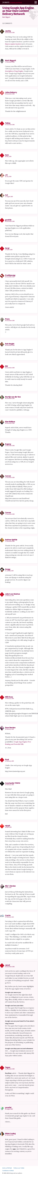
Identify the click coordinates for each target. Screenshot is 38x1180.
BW (6, 366)
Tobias (7, 123)
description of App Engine (14, 71)
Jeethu (8, 31)
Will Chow (9, 697)
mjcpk (7, 825)
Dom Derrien (10, 727)
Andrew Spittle (11, 539)
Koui (7, 759)
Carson (8, 476)
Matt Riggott (10, 60)
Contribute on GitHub (8, 1170)
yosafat (8, 1107)
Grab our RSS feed (7, 1168)
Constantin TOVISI (12, 783)
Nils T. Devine (10, 886)
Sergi (7, 248)
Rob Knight (9, 343)
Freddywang (10, 275)
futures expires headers (13, 44)
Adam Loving (10, 1133)
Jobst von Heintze (12, 594)
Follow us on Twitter (19, 1168)
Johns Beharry (11, 92)
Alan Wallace (10, 421)
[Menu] (35, 2)
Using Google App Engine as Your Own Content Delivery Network (18, 11)
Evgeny (8, 444)
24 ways (12, 2)
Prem (7, 319)
